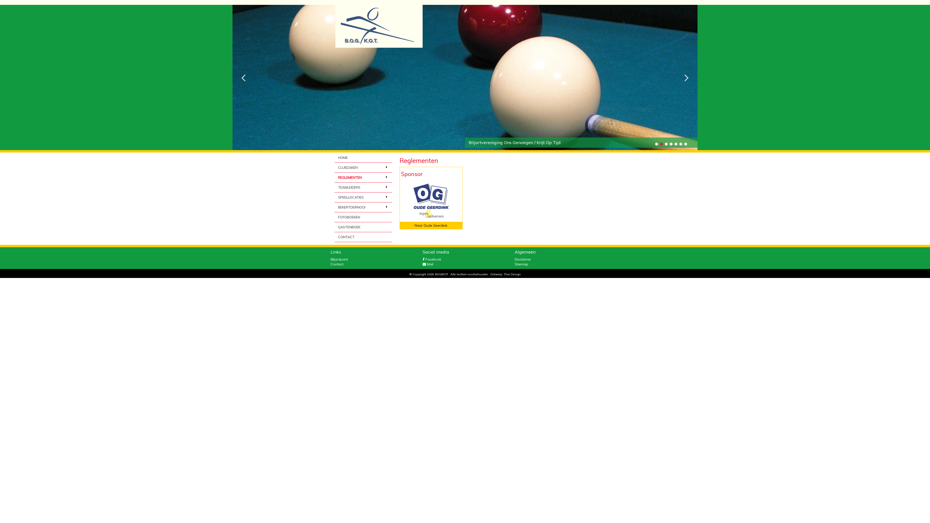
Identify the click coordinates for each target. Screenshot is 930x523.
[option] (465, 77)
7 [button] (685, 144)
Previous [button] (243, 73)
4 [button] (671, 144)
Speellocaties (351, 197)
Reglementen (350, 177)
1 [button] (656, 144)
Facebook (433, 259)
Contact (346, 237)
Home (343, 157)
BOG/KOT (441, 274)
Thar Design (512, 274)
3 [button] (666, 144)
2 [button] (661, 144)
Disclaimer (523, 259)
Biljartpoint (339, 259)
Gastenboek (349, 227)
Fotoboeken (349, 217)
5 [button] (675, 144)
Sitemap (521, 264)
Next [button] (686, 73)
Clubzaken (348, 167)
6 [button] (680, 144)
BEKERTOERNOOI (351, 207)
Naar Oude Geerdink (431, 225)
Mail (429, 264)
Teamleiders (349, 187)
